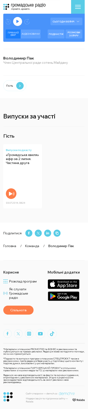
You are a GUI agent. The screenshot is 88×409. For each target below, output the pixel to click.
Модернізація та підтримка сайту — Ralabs (47, 400)
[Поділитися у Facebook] (28, 233)
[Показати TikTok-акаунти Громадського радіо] (52, 333)
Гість (9, 85)
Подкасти (56, 34)
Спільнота (18, 310)
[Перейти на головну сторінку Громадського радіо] (8, 397)
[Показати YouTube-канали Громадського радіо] (40, 333)
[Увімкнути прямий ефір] (17, 21)
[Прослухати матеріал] (11, 193)
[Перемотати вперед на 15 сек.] (27, 22)
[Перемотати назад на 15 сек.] (8, 22)
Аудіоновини (31, 33)
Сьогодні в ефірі (63, 21)
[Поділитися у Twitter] (38, 233)
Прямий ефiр (13, 34)
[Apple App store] (63, 284)
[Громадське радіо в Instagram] (29, 333)
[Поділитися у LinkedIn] (47, 233)
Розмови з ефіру (74, 34)
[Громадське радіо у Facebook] (7, 333)
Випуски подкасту (19, 150)
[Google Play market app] (63, 296)
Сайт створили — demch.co (41, 393)
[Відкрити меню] (78, 7)
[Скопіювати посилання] (57, 233)
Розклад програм (23, 281)
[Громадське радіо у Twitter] (18, 333)
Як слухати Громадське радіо (18, 293)
